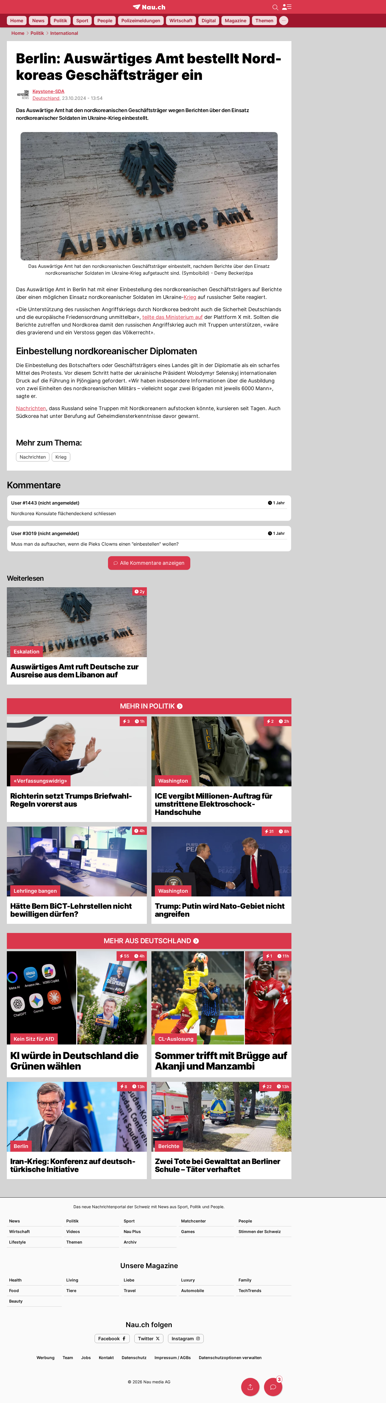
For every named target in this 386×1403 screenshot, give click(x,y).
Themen (74, 1242)
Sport (129, 1220)
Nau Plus (132, 1231)
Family (245, 1280)
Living (72, 1280)
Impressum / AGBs (173, 1357)
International (64, 33)
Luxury (188, 1280)
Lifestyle (17, 1242)
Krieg (190, 297)
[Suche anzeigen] (275, 6)
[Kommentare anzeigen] (273, 1387)
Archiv (130, 1242)
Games (188, 1231)
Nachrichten (31, 408)
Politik (37, 33)
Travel (130, 1290)
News (14, 1220)
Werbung (46, 1357)
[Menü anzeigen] (286, 7)
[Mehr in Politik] (149, 706)
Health (15, 1280)
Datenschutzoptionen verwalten (230, 1357)
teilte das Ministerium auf (172, 317)
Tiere (71, 1290)
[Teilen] (250, 1387)
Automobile (192, 1290)
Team (68, 1357)
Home (17, 33)
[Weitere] (283, 20)
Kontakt (106, 1357)
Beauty (16, 1301)
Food (14, 1290)
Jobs (86, 1357)
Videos (73, 1231)
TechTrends (250, 1290)
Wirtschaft (19, 1231)
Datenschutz (134, 1357)
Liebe (129, 1280)
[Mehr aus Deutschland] (149, 941)
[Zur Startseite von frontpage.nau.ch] (149, 7)
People (245, 1220)
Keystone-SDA (49, 91)
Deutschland (46, 98)
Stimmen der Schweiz (260, 1231)
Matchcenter (193, 1220)
